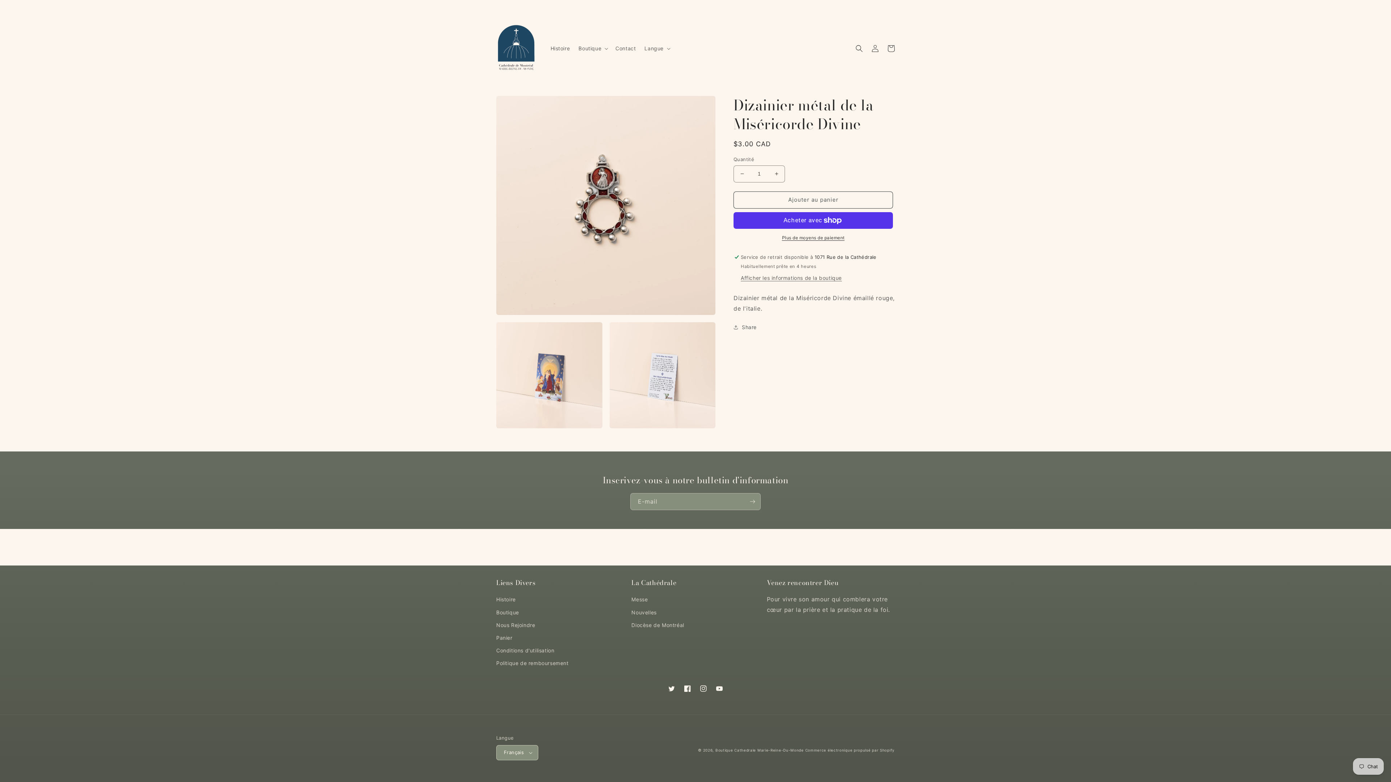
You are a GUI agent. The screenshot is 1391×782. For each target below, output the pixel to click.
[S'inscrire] (752, 501)
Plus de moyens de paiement (813, 237)
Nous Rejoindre (515, 625)
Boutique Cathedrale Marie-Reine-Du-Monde (759, 750)
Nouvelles (643, 612)
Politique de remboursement (532, 663)
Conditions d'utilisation (525, 650)
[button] (592, 48)
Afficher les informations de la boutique (791, 278)
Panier (504, 638)
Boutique (507, 612)
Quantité (744, 159)
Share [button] (749, 327)
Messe (639, 599)
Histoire (506, 599)
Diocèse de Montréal (657, 625)
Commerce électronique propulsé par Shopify (850, 750)
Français (514, 752)
